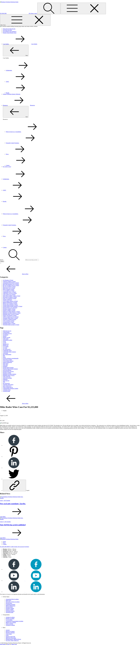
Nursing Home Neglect (8, 367)
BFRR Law (5, 345)
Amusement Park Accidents (12, 599)
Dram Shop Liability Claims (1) (11, 295)
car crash (5, 348)
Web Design (3, 644)
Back (26, 55)
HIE (4, 355)
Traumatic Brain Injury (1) (10, 318)
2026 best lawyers (7, 330)
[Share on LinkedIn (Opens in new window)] (14, 467)
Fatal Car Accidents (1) (9, 298)
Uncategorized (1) (8, 322)
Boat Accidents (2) (8, 289)
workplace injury (7, 389)
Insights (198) (7, 299)
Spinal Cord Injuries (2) (9, 315)
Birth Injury (8, 600)
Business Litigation (10, 632)
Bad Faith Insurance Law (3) (11, 284)
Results (7, 92)
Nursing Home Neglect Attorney (10, 368)
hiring (4, 357)
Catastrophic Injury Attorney (9, 351)
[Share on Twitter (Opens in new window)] (14, 479)
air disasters (5, 334)
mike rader (5, 365)
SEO (8, 644)
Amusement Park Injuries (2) (11, 282)
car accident (5, 346)
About (4, 541)
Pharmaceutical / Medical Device (13, 639)
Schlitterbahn (9, 70)
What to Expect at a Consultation (13, 131)
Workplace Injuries (10, 611)
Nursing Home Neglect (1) (10, 305)
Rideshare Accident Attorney (9, 374)
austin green (5, 338)
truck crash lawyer (7, 385)
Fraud (7, 635)
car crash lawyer (6, 349)
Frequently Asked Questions (12, 143)
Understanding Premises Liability (10, 388)
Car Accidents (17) (8, 290)
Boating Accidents (10, 618)
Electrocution (9, 603)
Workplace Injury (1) (9, 323)
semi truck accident (7, 378)
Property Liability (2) (9, 310)
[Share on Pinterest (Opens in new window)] (14, 456)
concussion (5, 353)
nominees (5, 366)
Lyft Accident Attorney (8, 361)
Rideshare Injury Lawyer (8, 375)
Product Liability (10, 609)
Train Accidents (9, 623)
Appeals (8, 630)
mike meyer (5, 363)
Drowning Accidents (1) (10, 297)
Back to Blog (25, 274)
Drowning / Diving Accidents (12, 601)
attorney (5, 336)
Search (2, 261)
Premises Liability (7, 372)
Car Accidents (9, 619)
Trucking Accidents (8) (9, 319)
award (4, 341)
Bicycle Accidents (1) (9, 286)
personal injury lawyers (8, 371)
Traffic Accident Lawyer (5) (11, 316)
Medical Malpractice (10, 605)
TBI (4, 382)
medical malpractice (7, 362)
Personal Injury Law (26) (10, 307)
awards (4, 342)
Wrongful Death (9, 612)
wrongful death (6, 391)
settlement (5, 379)
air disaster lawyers (7, 333)
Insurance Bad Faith (10, 636)
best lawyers (6, 344)
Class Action (9, 634)
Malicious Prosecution (11, 638)
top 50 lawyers (6, 383)
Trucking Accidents (10, 625)
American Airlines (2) (9, 281)
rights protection (6, 376)
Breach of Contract (10, 631)
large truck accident (7, 359)
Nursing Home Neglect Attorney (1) (12, 306)
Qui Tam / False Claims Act (12, 640)
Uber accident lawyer (8, 387)
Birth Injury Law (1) (9, 288)
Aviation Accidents (10, 617)
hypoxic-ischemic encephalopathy (11, 358)
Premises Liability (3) (9, 309)
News (7, 154)
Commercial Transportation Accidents (14, 621)
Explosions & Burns (10, 604)
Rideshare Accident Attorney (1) (11, 313)
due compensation (7, 354)
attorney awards (6, 337)
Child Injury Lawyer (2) (10, 293)
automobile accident (7, 340)
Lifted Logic (14, 644)
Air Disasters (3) (8, 280)
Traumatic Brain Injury (8, 384)
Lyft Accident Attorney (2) (10, 301)
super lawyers (6, 380)
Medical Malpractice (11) (10, 302)
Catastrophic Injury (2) (9, 292)
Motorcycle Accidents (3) (10, 303)
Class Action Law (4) (9, 294)
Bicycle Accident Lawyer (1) (11, 285)
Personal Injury (9, 607)
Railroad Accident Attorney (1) (11, 311)
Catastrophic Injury (7, 350)
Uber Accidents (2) (8, 320)
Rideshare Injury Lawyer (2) (11, 314)
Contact (8, 165)
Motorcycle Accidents (11, 622)
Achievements (6, 332)
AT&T (7, 81)
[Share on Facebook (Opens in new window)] (14, 445)
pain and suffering (7, 370)
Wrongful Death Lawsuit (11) (11, 324)
